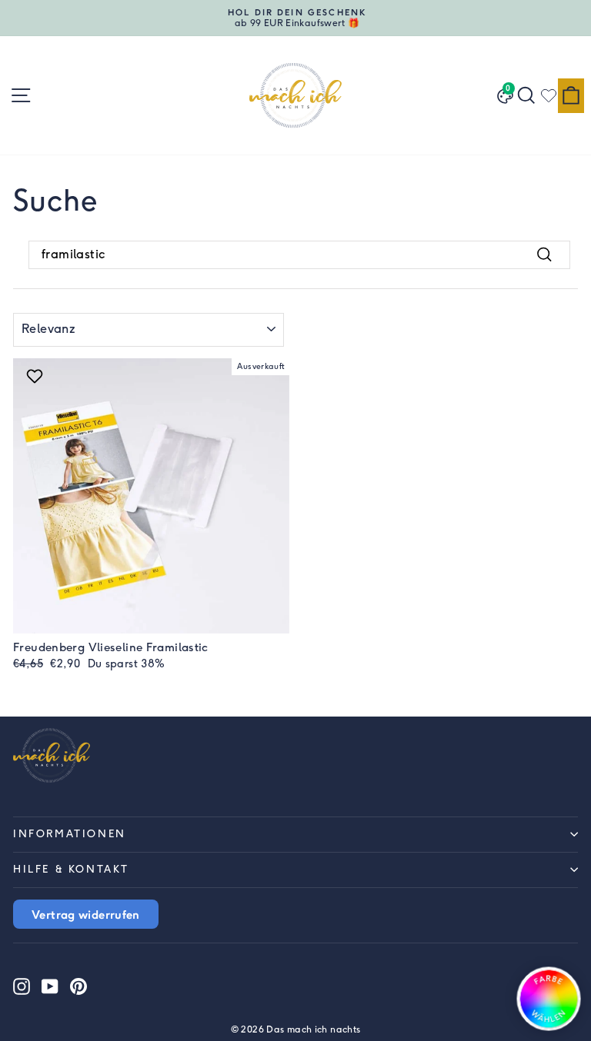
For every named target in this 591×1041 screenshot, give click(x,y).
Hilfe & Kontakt (71, 869)
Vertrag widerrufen (86, 914)
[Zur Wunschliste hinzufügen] (36, 376)
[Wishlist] (548, 95)
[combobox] (299, 254)
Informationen (69, 834)
